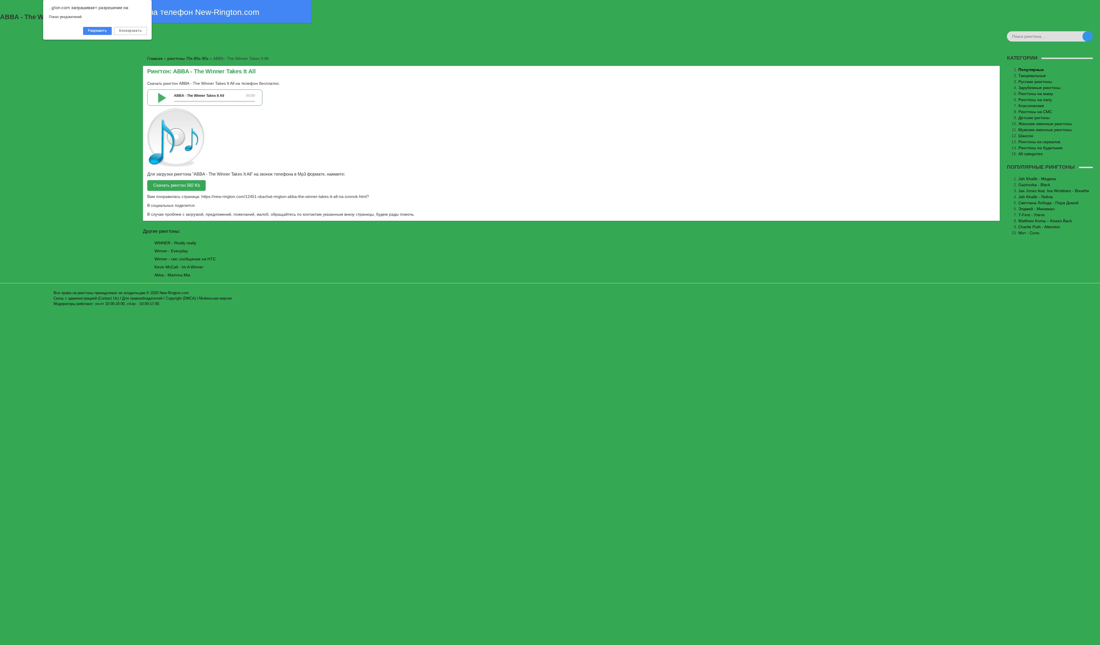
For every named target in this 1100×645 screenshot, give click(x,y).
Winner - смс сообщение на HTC (185, 259)
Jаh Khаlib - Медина (1037, 178)
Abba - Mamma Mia (172, 275)
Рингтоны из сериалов (1039, 141)
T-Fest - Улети (1031, 215)
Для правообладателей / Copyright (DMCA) (159, 298)
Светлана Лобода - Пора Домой (1048, 202)
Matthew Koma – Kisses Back (1045, 221)
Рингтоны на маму (1035, 93)
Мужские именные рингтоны (1045, 129)
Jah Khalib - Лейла (1035, 196)
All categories (1030, 154)
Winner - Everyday (171, 251)
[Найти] (1088, 36)
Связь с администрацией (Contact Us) (86, 298)
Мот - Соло (1028, 233)
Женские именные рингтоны (1045, 123)
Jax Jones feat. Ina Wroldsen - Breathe (1053, 190)
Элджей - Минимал (1036, 209)
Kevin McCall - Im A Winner (178, 267)
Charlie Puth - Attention (1039, 227)
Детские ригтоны (1034, 117)
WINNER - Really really (175, 243)
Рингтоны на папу (1035, 99)
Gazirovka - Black (1034, 184)
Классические (1031, 105)
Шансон (1025, 135)
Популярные (1031, 69)
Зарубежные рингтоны (1039, 87)
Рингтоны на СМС (1035, 111)
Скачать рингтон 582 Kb (176, 185)
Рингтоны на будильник (1040, 147)
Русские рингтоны (1035, 81)
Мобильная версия (215, 298)
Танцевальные (1032, 75)
